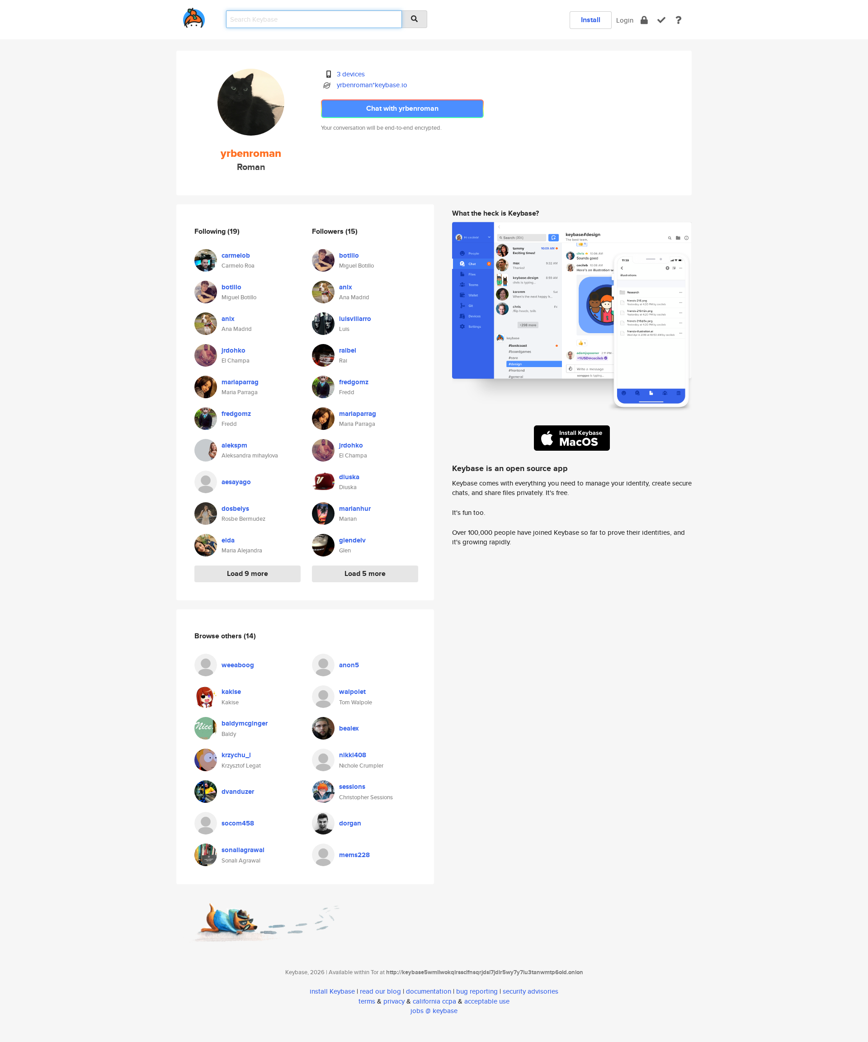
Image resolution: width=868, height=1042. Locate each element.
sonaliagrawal (243, 850)
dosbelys (235, 509)
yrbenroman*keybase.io (372, 85)
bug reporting (477, 991)
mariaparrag (240, 382)
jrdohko (233, 350)
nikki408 (352, 755)
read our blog (380, 991)
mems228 (354, 855)
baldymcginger (245, 723)
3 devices (351, 74)
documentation (428, 991)
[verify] (661, 20)
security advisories (530, 991)
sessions (352, 787)
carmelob (236, 255)
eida (228, 540)
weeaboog (238, 665)
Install (590, 19)
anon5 (349, 665)
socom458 (238, 823)
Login (624, 20)
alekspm (234, 445)
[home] (194, 16)
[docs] (678, 20)
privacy (394, 1001)
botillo (231, 287)
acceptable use (486, 1001)
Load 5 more (365, 573)
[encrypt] (644, 20)
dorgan (350, 823)
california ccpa (434, 1001)
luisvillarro (355, 319)
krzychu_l (236, 755)
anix (228, 319)
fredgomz (236, 414)
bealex (349, 728)
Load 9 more (247, 573)
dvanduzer (238, 792)
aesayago (236, 482)
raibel (347, 350)
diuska (349, 477)
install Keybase (332, 991)
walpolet (352, 692)
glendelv (352, 540)
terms (367, 1001)
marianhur (355, 509)
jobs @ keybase (434, 1010)
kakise (231, 692)
